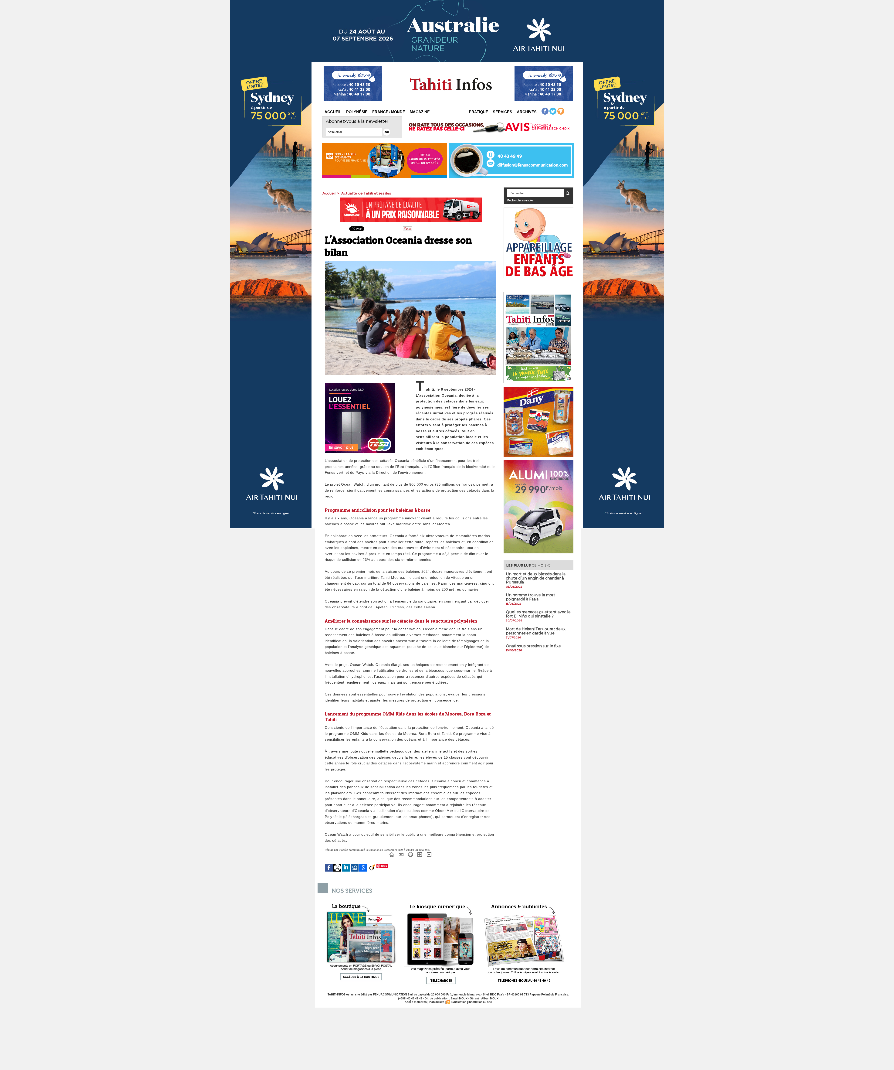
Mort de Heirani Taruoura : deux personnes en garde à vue (536, 631)
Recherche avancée (520, 200)
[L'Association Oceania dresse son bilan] (410, 262)
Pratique (478, 112)
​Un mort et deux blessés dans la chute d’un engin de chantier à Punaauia (536, 578)
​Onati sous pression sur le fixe (533, 646)
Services (502, 112)
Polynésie (357, 112)
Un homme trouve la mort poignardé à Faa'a (530, 597)
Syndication (458, 1002)
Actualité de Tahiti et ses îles (366, 193)
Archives (527, 112)
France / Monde (388, 112)
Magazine (420, 112)
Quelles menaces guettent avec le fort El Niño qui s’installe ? (538, 614)
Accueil (333, 112)
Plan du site (436, 1002)
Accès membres (416, 1002)
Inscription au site (480, 1002)
